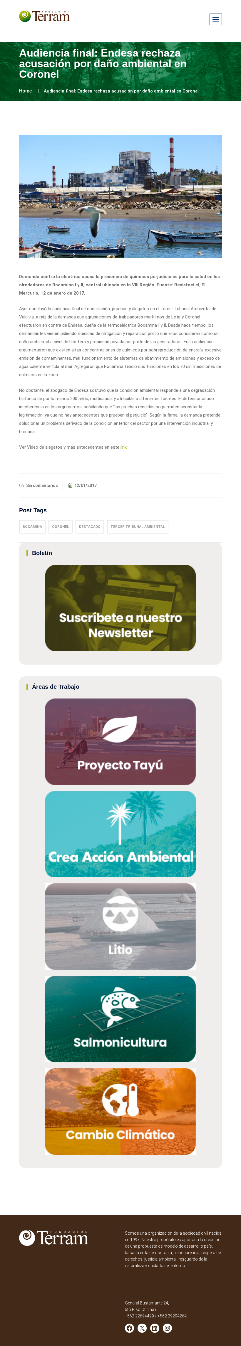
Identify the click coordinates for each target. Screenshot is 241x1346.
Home (25, 91)
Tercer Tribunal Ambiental (138, 527)
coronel (60, 527)
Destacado (90, 527)
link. (124, 447)
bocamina (32, 527)
